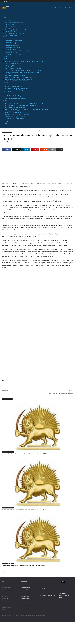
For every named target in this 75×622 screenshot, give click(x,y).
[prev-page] (2, 572)
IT (62, 7)
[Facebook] (66, 1)
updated (5, 380)
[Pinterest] (68, 1)
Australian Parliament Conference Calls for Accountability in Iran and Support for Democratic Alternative (23, 565)
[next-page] (5, 572)
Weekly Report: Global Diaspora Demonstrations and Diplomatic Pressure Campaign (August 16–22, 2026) (24, 453)
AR (66, 7)
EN (52, 7)
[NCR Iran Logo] (10, 8)
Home (3, 130)
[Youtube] (72, 1)
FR (56, 7)
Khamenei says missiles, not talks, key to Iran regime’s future (16, 392)
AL (72, 7)
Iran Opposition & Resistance (17, 130)
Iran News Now (7, 130)
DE (59, 7)
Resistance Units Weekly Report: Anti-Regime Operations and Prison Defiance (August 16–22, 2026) (23, 509)
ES (69, 7)
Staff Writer (8, 141)
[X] (70, 1)
